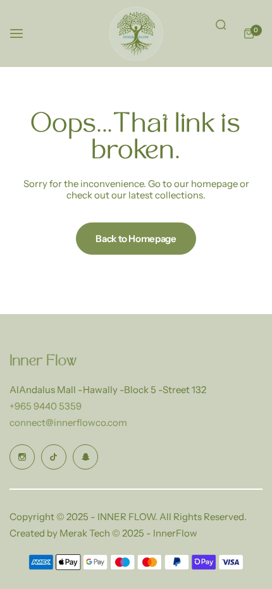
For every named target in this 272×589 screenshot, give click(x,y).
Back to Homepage (136, 239)
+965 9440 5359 (45, 406)
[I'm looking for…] (221, 25)
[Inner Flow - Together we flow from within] (136, 33)
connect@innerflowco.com (68, 422)
